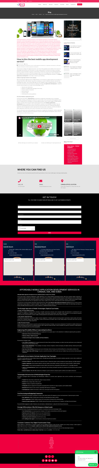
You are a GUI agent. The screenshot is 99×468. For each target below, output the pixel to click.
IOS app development (30, 48)
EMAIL (41, 183)
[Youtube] (52, 459)
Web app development (56, 53)
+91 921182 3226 (56, 428)
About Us (45, 4)
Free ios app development (52, 46)
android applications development (24, 65)
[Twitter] (46, 459)
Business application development (42, 42)
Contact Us (30, 1)
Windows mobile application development (46, 55)
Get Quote (79, 4)
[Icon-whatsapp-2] (49, 454)
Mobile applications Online (32, 51)
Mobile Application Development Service (40, 49)
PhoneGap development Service (27, 53)
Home (18, 1)
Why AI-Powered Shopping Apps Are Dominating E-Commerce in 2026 (75, 61)
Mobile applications (23, 51)
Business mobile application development (24, 43)
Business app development (31, 42)
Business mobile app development (54, 42)
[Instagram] (49, 459)
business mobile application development (37, 65)
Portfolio (62, 4)
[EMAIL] (40, 179)
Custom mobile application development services (28, 45)
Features (56, 4)
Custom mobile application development (39, 43)
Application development (21, 42)
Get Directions (18, 275)
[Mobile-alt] (46, 454)
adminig (26, 64)
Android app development (21, 39)
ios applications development (50, 65)
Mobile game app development (42, 51)
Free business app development (54, 45)
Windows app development (21, 55)
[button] (95, 452)
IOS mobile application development (50, 48)
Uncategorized (49, 53)
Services (22, 1)
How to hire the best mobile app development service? (37, 60)
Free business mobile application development (39, 46)
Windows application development (33, 55)
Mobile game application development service (30, 52)
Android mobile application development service (30, 41)
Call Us (20, 183)
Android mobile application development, (46, 41)
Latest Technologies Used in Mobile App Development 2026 (75, 75)
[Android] (55, 459)
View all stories (73, 138)
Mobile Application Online (22, 112)
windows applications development (32, 66)
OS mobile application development (44, 52)
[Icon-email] (52, 454)
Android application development (42, 39)
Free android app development (42, 45)
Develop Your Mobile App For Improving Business (50, 142)
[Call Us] (19, 179)
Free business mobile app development (24, 46)
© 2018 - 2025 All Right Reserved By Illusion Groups (49, 464)
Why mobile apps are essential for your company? (28, 142)
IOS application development (39, 48)
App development (57, 41)
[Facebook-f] (43, 459)
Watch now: (19, 114)
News (26, 1)
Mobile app (31, 49)
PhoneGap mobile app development (40, 53)
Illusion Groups (31, 112)
